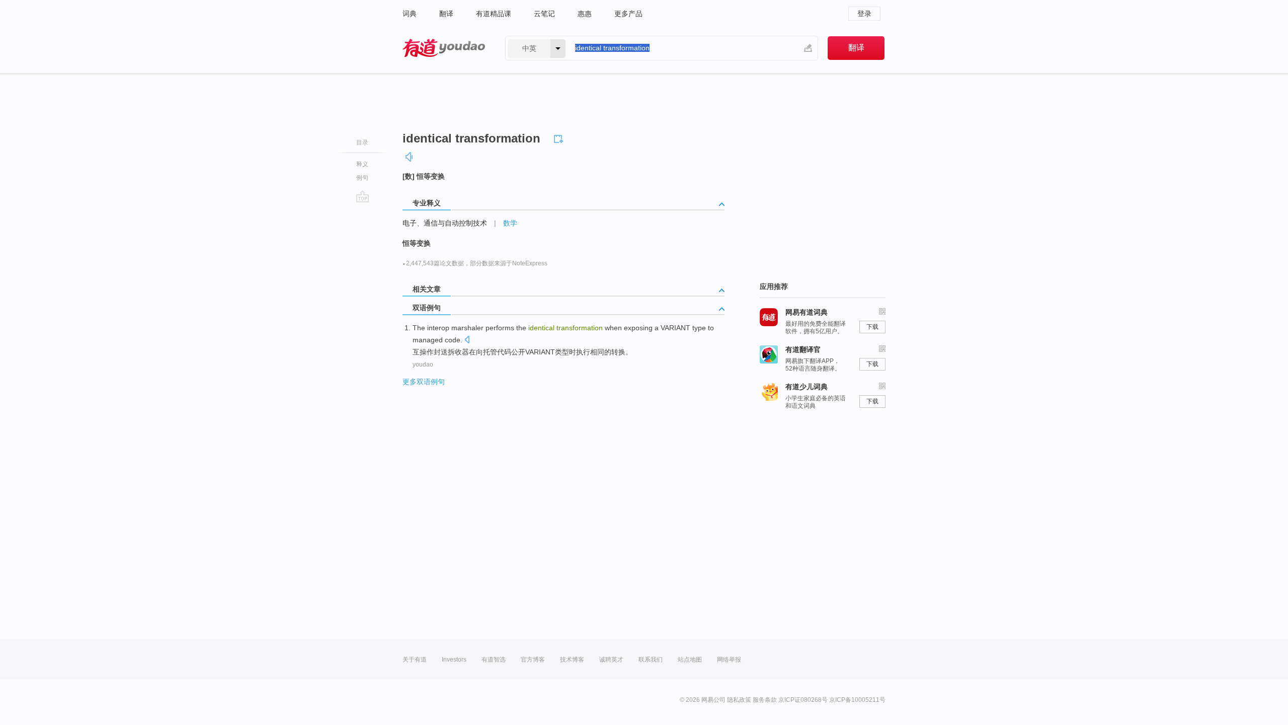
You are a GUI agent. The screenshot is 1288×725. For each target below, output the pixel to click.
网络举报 (729, 659)
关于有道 (415, 659)
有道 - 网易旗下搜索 (444, 48)
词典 (410, 14)
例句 (362, 177)
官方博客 (533, 659)
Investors (454, 659)
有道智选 (493, 659)
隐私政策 (739, 699)
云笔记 (544, 14)
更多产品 (628, 14)
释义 (362, 164)
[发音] (410, 157)
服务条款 (765, 699)
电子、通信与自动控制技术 (445, 223)
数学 (510, 223)
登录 (864, 14)
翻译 (446, 14)
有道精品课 (493, 14)
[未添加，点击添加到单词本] (560, 137)
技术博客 (572, 659)
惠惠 (585, 14)
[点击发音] (466, 340)
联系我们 (650, 659)
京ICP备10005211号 (857, 699)
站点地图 (690, 659)
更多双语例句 (424, 382)
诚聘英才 (611, 659)
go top (362, 196)
